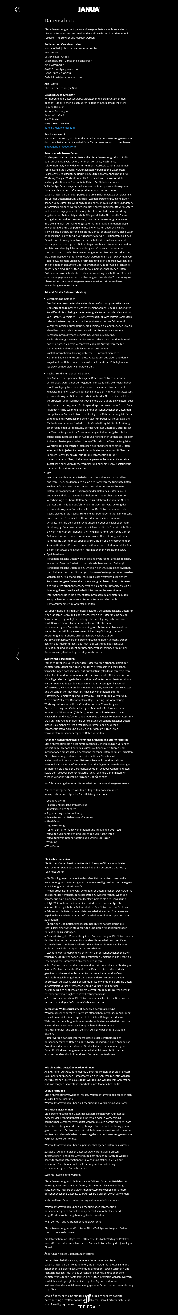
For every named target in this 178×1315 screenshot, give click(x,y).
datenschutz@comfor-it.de (59, 127)
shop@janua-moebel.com (60, 146)
